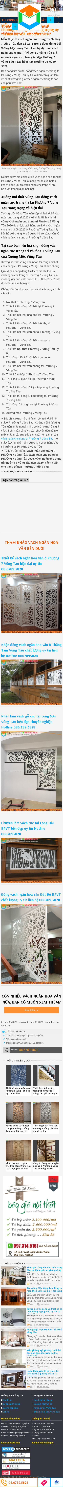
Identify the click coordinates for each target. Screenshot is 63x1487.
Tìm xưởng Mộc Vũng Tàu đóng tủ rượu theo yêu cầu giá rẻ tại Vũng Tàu (44, 1291)
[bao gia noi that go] (32, 1258)
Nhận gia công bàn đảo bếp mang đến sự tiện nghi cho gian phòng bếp (44, 1270)
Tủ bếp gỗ (9, 27)
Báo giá (45, 33)
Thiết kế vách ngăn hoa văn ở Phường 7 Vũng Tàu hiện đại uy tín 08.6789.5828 (30, 563)
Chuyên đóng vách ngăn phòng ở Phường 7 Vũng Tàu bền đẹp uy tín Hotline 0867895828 (46, 1167)
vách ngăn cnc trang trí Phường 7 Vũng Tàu (27, 438)
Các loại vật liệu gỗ (43, 1400)
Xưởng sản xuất (13, 33)
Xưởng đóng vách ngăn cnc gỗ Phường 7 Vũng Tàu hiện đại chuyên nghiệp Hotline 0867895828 (18, 1131)
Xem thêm (30, 1010)
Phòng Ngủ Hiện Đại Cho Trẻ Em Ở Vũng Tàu (44, 1331)
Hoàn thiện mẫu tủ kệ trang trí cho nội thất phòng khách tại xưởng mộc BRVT (42, 1373)
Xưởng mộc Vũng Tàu (45, 1408)
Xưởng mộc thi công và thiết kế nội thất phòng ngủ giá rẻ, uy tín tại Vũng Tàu (45, 1311)
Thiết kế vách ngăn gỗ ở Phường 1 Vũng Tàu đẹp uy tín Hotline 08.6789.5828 (18, 1092)
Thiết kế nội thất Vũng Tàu (47, 1412)
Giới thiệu (7, 1400)
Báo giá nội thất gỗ (43, 1404)
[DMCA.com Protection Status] (16, 1451)
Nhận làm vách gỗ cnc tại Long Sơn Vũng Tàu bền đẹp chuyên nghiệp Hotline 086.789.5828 (28, 721)
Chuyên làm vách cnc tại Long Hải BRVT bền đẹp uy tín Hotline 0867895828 (27, 828)
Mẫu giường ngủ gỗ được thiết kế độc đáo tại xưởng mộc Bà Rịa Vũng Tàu (44, 1353)
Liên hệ (32, 33)
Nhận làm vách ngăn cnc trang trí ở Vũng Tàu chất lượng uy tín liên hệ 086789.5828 (18, 1167)
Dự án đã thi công (11, 1404)
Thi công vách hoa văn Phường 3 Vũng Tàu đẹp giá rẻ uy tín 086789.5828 (45, 1129)
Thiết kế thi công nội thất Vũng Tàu (29, 17)
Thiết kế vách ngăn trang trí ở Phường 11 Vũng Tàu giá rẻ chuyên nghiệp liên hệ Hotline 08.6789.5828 (45, 1093)
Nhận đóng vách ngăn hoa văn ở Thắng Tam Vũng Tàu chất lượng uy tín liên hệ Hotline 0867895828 (31, 650)
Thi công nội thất (15, 20)
